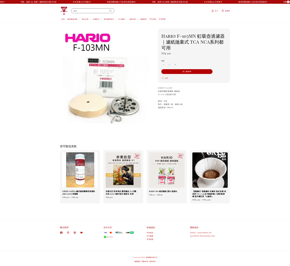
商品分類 (85, 19)
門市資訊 (153, 19)
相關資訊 (143, 19)
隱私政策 (145, 261)
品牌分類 (132, 19)
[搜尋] (110, 10)
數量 (162, 61)
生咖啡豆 (96, 19)
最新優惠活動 (72, 19)
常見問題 (162, 19)
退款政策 (152, 261)
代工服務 (121, 19)
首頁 (63, 19)
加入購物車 (186, 71)
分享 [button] (166, 78)
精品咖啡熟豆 (109, 19)
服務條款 (137, 261)
